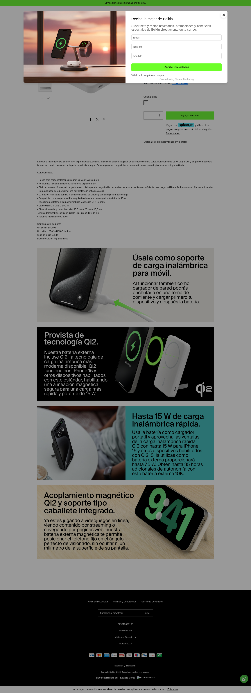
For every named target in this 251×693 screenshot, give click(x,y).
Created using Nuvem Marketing (176, 79)
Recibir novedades (176, 67)
